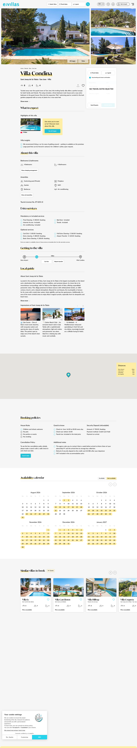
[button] (110, 572)
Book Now (108, 105)
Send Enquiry (94, 105)
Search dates (25, 455)
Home (22, 68)
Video (83, 61)
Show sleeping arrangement (29, 170)
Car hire (46, 261)
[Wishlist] (108, 4)
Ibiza (30, 68)
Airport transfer (58, 261)
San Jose (34, 68)
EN (99, 4)
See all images (52, 131)
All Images (72, 61)
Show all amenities (26, 195)
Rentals (26, 68)
